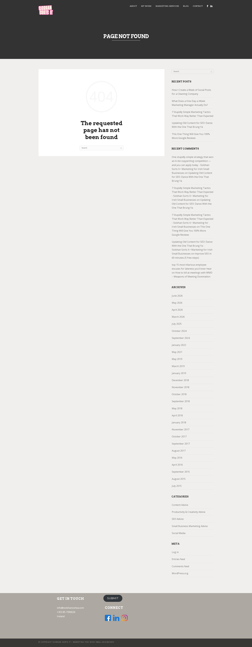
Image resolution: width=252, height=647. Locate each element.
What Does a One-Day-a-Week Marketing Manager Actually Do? (190, 103)
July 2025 (177, 323)
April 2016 (177, 464)
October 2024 (179, 331)
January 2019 (179, 373)
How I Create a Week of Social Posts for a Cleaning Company (191, 91)
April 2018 (177, 415)
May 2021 (177, 352)
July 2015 (177, 486)
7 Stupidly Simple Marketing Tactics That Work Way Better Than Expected (192, 114)
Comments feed (180, 566)
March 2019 (178, 366)
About (133, 6)
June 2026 (177, 295)
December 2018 (180, 380)
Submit (113, 598)
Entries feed (178, 559)
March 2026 (178, 316)
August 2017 (179, 450)
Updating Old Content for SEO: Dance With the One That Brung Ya (192, 124)
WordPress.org (180, 573)
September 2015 (181, 471)
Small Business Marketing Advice (190, 526)
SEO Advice (178, 519)
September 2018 (181, 401)
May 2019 (177, 359)
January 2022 (179, 345)
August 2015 (179, 478)
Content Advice (180, 505)
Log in (175, 552)
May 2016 (177, 457)
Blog (186, 6)
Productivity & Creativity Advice (188, 512)
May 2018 (177, 408)
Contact (198, 6)
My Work (146, 6)
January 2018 (179, 422)
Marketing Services (167, 6)
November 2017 (180, 429)
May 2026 (177, 302)
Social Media (178, 533)
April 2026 (177, 309)
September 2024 (181, 338)
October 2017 (179, 436)
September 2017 (181, 443)
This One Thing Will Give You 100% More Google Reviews (191, 136)
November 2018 (180, 387)
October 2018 (179, 394)
